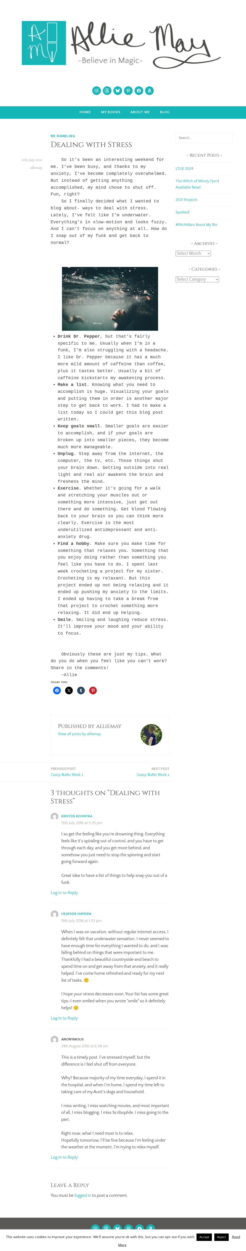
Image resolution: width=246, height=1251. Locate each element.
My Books (110, 112)
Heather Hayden (76, 914)
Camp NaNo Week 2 (153, 771)
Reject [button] (221, 1237)
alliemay (36, 168)
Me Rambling (63, 136)
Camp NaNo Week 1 (67, 771)
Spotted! (183, 212)
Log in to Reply (64, 893)
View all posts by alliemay (79, 734)
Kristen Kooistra (76, 816)
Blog (165, 112)
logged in (82, 1195)
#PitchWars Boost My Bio (196, 225)
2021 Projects (186, 200)
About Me (140, 112)
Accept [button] (204, 1237)
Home (85, 112)
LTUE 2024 (184, 168)
